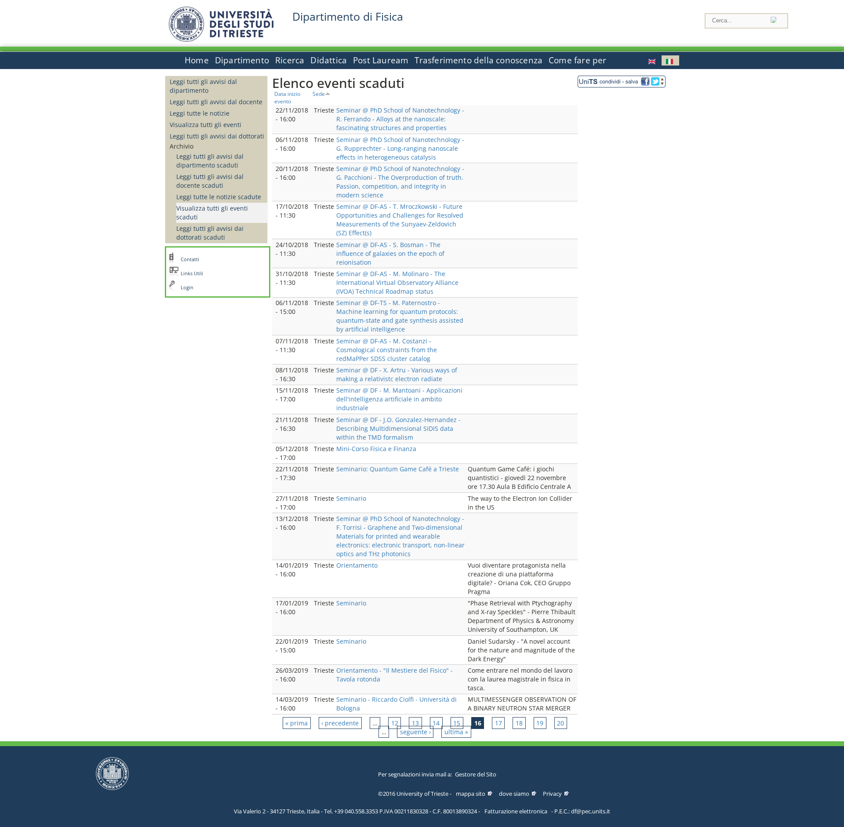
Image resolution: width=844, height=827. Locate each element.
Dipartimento (242, 60)
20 (560, 723)
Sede (319, 93)
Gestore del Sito (475, 774)
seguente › (415, 732)
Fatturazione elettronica (515, 811)
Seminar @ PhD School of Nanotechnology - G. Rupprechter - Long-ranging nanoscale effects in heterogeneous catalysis (400, 148)
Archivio (181, 146)
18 (519, 723)
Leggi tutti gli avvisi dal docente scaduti (210, 180)
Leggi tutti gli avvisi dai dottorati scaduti (210, 232)
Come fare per (577, 60)
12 (394, 723)
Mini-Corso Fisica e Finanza (376, 448)
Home (197, 60)
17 (498, 723)
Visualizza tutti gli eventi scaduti (212, 212)
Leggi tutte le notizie (199, 113)
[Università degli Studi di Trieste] (221, 39)
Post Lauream (380, 60)
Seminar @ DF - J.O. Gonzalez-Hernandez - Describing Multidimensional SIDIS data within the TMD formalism (398, 428)
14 (436, 723)
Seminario (351, 498)
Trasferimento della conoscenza (478, 60)
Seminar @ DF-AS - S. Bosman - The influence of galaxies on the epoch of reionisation (390, 253)
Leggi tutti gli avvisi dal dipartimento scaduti (210, 160)
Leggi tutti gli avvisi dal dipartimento (203, 86)
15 (456, 723)
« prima (296, 723)
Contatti (190, 259)
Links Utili (192, 273)
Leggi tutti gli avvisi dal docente (216, 102)
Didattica (328, 60)
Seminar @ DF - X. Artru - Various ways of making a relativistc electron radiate (396, 374)
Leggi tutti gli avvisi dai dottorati (217, 136)
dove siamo (514, 794)
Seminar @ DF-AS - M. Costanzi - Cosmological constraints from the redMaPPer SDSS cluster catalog (386, 350)
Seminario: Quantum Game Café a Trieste (397, 469)
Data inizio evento (287, 97)
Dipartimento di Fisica (347, 16)
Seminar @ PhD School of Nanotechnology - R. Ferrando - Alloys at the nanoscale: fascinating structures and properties (400, 119)
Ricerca (289, 60)
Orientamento (357, 565)
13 (415, 723)
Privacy (552, 794)
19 (539, 723)
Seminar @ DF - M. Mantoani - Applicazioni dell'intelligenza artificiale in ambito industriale (399, 399)
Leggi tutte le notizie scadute (218, 197)
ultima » (456, 732)
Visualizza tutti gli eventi (205, 124)
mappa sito (470, 794)
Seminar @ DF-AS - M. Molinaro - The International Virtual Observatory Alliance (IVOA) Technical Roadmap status (397, 282)
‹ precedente (340, 723)
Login (187, 287)
